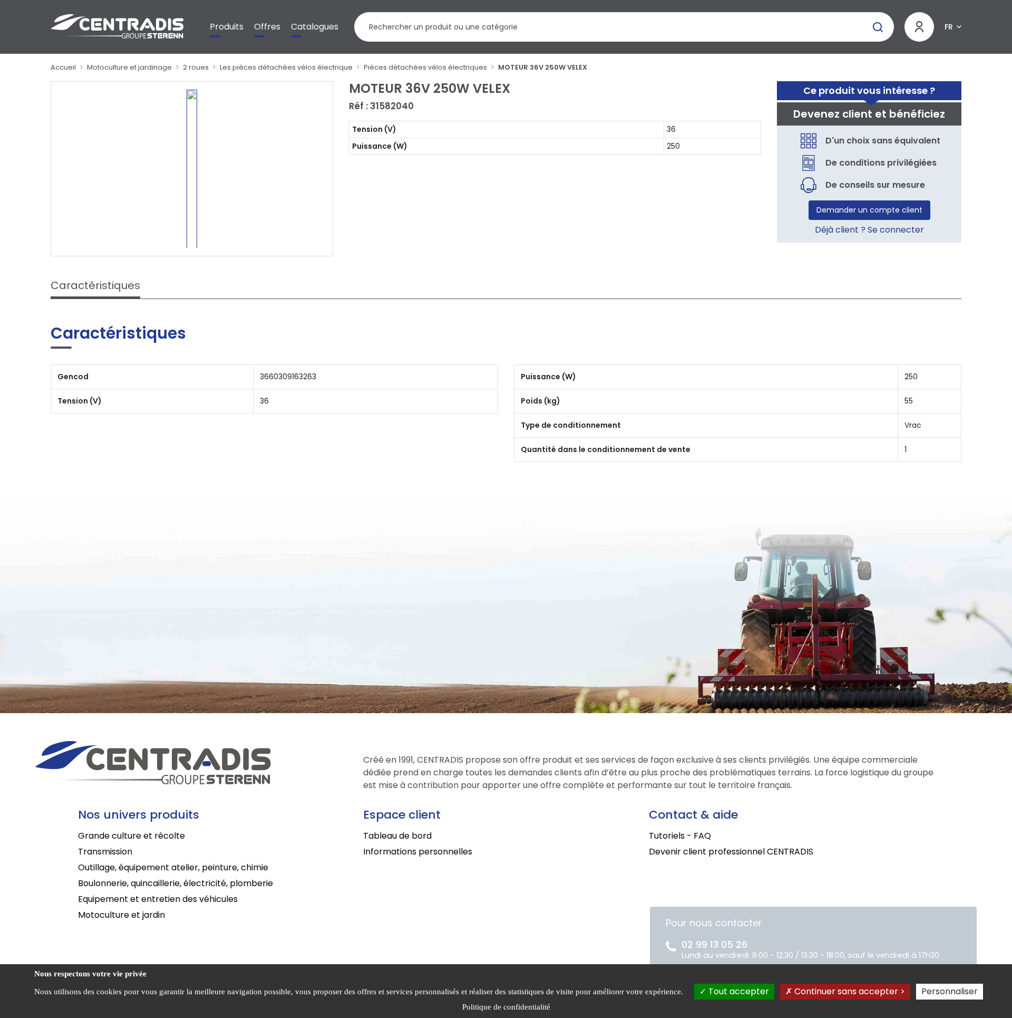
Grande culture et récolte (131, 836)
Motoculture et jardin (121, 915)
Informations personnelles (417, 852)
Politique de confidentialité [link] (506, 1007)
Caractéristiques (95, 285)
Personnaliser (949, 991)
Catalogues (314, 27)
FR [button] (949, 27)
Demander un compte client (869, 210)
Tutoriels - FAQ (680, 836)
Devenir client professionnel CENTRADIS (731, 852)
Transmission (105, 852)
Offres (267, 27)
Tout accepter (737, 991)
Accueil (63, 67)
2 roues (196, 67)
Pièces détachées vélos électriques (425, 67)
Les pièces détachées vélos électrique (286, 67)
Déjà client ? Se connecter (869, 230)
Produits (227, 27)
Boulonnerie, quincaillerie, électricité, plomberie (175, 883)
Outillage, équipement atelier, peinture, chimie (173, 867)
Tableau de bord (397, 836)
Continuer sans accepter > (848, 991)
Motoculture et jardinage (129, 67)
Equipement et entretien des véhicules (158, 899)
